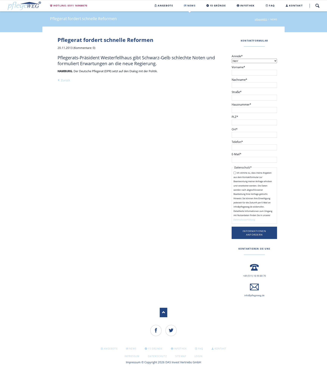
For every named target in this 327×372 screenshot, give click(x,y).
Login (198, 356)
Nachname (239, 79)
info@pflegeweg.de (254, 295)
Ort (238, 129)
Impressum (132, 356)
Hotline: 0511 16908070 (70, 5)
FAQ (200, 348)
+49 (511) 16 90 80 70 (254, 275)
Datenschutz (157, 356)
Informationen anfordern (254, 232)
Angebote (111, 348)
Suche (317, 5)
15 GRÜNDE (155, 348)
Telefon (238, 142)
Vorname (238, 67)
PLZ (238, 117)
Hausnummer (241, 104)
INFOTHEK (180, 348)
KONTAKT (220, 348)
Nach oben (163, 312)
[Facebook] (156, 330)
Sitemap (180, 356)
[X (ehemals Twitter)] (171, 330)
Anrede (238, 56)
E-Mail (238, 154)
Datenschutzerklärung (244, 219)
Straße (238, 92)
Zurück (65, 80)
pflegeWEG (261, 19)
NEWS (132, 348)
